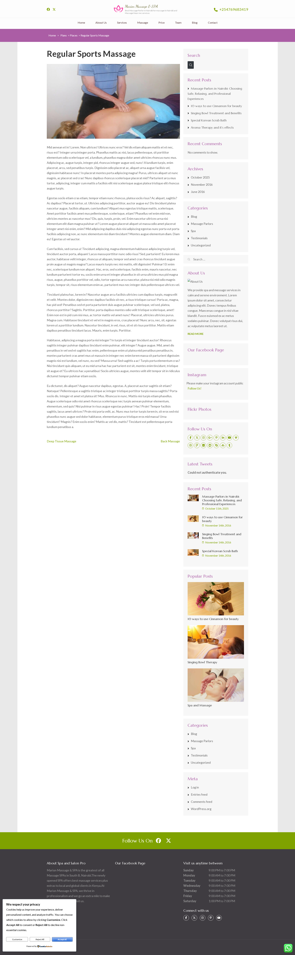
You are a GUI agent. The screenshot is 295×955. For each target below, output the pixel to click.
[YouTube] (229, 437)
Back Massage (170, 441)
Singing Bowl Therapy (202, 662)
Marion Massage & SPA (141, 6)
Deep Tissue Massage (61, 441)
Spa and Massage (200, 705)
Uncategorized (201, 245)
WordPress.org (201, 809)
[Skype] (216, 445)
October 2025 (200, 177)
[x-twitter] (54, 9)
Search (194, 55)
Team (178, 22)
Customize (17, 939)
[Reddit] (210, 445)
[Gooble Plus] (210, 437)
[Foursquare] (197, 445)
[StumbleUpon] (223, 445)
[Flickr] (203, 445)
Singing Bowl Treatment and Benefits (216, 113)
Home (81, 22)
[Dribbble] (190, 445)
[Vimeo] (236, 437)
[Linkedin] (223, 437)
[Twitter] (197, 437)
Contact (212, 22)
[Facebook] (190, 437)
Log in (195, 787)
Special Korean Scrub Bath (209, 120)
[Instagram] (203, 437)
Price (161, 22)
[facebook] (48, 9)
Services (122, 22)
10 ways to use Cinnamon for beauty (216, 106)
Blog (195, 22)
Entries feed (199, 794)
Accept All (62, 939)
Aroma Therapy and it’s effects (212, 127)
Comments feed (201, 801)
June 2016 (198, 192)
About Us (101, 22)
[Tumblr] (229, 445)
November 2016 (202, 184)
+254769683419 (233, 9)
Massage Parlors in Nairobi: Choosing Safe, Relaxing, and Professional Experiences (215, 94)
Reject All (40, 939)
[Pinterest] (216, 437)
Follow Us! (194, 388)
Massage (142, 22)
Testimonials (199, 238)
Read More (195, 333)
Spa (193, 231)
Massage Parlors (202, 224)
